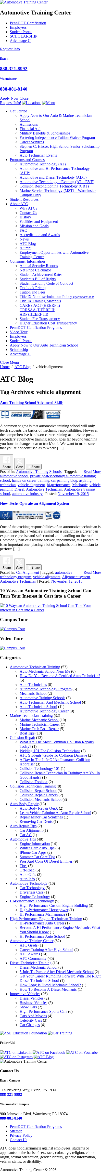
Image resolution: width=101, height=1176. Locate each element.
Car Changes (30, 1025)
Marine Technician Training (31, 715)
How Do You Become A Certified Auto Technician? (60, 676)
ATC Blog (28, 243)
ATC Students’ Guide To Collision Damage (53, 755)
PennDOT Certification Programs (36, 327)
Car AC (26, 835)
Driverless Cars (31, 892)
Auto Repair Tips (23, 826)
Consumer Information (27, 261)
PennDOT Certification (28, 23)
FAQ (23, 230)
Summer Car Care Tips (37, 857)
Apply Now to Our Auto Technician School (44, 345)
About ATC (19, 204)
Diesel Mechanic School (38, 967)
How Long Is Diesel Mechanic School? (50, 985)
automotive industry (27, 494)
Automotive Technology (43, 164)
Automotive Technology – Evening (57, 182)
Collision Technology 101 (40, 768)
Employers (18, 27)
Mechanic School (33, 693)
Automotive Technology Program (46, 689)
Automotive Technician (44, 489)
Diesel (19, 489)
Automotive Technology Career (44, 711)
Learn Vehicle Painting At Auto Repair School (55, 813)
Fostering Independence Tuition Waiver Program (57, 137)
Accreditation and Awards (40, 235)
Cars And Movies (33, 1016)
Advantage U (20, 41)
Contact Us (28, 213)
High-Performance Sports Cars (43, 1011)
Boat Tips (27, 733)
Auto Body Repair (24, 804)
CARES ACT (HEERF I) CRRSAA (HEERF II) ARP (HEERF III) (40, 309)
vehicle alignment (31, 485)
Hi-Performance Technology (32, 901)
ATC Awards (30, 954)
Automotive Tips (23, 839)
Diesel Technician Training (30, 963)
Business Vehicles (33, 1003)
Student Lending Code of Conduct (46, 283)
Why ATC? (28, 208)
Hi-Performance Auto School (42, 936)
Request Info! (10, 103)
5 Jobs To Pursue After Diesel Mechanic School (57, 972)
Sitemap (16, 1131)
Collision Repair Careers (39, 795)
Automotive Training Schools (39, 471)
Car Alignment (27, 572)
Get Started (18, 111)
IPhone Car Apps (33, 852)
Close (24, 98)
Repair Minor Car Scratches (41, 817)
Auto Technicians (33, 684)
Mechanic (80, 485)
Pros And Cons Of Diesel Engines (46, 861)
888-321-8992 (13, 68)
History (25, 217)
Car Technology (32, 888)
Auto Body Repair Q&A (39, 808)
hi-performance (58, 485)
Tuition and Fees (32, 292)
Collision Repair (22, 737)
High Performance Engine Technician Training (46, 919)
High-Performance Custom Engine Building (54, 905)
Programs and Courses (27, 160)
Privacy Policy (21, 1135)
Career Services (32, 142)
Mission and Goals (34, 226)
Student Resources (24, 199)
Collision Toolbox (34, 782)
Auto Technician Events (38, 155)
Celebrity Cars (31, 1020)
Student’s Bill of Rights (38, 279)
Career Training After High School (46, 950)
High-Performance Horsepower (44, 910)
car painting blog (64, 480)
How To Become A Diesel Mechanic (48, 989)
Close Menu (9, 362)
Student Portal (21, 32)
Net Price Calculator (35, 270)
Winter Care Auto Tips (37, 848)
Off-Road (27, 870)
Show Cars (28, 1007)
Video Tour (18, 332)
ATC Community (33, 958)
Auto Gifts (28, 874)
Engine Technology (35, 897)
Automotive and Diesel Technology (53, 177)
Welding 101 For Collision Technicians (50, 751)
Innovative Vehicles (25, 994)
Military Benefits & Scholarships (45, 133)
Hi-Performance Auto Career (42, 923)
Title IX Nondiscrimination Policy (57, 296)
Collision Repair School (38, 790)
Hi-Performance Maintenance (42, 914)
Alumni (25, 248)
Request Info (10, 49)
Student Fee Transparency (40, 319)
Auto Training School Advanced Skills (31, 403)
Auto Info (27, 879)
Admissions (29, 124)
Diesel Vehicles (31, 998)
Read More (92, 471)
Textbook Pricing (33, 288)
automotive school (14, 476)
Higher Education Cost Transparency (48, 323)
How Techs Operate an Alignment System (34, 503)
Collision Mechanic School (41, 799)
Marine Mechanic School (39, 720)
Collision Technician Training (33, 786)
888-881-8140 (13, 89)
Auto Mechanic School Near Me (45, 671)
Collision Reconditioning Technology (54, 186)
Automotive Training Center (31, 941)
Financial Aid (30, 129)
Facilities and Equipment (39, 221)
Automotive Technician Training (35, 667)
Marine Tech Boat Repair (39, 729)
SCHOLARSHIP (23, 36)
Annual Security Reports (39, 266)
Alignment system (76, 577)
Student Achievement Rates (41, 274)
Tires (23, 866)
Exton (4, 58)
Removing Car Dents (36, 821)
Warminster (8, 78)
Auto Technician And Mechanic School (50, 702)
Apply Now (9, 98)
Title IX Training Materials (40, 301)
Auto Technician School (38, 707)
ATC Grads (29, 945)
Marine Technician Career (40, 724)
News (24, 239)
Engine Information (35, 844)
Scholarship (19, 349)
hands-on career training (30, 480)
